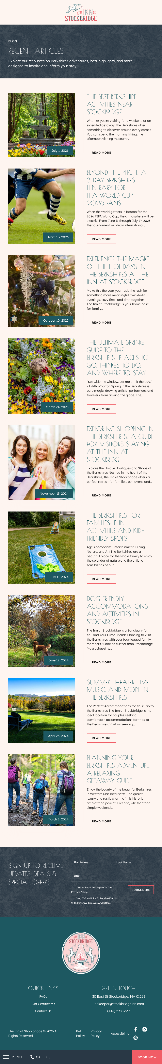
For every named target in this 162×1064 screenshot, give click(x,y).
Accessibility (120, 1033)
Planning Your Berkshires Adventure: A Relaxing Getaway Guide (119, 769)
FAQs (43, 996)
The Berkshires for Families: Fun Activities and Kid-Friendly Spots (115, 527)
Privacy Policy (96, 1033)
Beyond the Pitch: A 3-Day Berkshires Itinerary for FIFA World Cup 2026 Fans (116, 188)
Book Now (147, 1057)
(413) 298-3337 (118, 1011)
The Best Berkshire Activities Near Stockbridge (111, 104)
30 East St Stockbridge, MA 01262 (118, 996)
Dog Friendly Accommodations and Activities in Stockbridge (117, 610)
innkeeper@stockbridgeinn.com (119, 1004)
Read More (101, 152)
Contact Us (43, 1011)
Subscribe (141, 890)
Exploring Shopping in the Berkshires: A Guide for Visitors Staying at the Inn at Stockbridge (120, 444)
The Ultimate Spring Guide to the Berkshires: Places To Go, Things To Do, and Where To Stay (118, 357)
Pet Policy (80, 1033)
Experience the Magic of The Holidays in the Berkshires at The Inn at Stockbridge (118, 270)
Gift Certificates (43, 1004)
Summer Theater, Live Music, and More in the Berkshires (118, 689)
